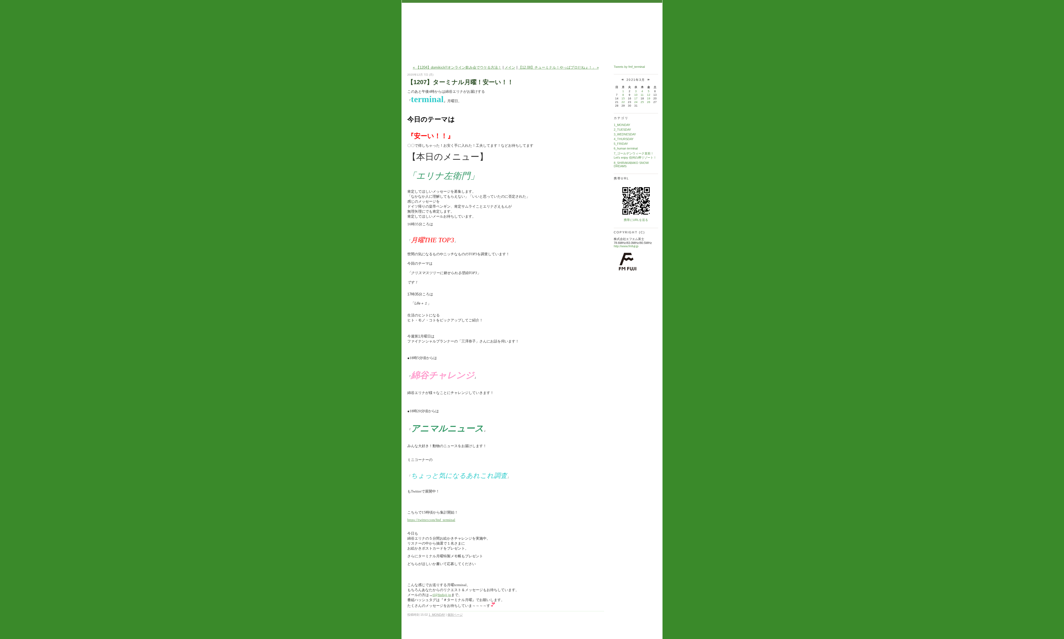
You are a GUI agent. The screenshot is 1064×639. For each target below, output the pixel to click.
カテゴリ (621, 118)
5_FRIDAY (621, 143)
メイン (510, 67)
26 (648, 102)
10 (636, 94)
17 (636, 98)
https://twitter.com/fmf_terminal (431, 520)
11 (642, 94)
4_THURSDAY (623, 139)
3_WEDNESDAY (625, 134)
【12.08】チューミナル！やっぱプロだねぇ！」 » (558, 67)
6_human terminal (626, 148)
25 (642, 102)
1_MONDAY (437, 614)
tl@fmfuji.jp (442, 595)
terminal (532, 20)
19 (648, 98)
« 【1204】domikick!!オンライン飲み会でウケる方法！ (457, 67)
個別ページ (455, 614)
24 (636, 102)
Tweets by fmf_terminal (629, 66)
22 (623, 102)
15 (623, 98)
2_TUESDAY (622, 129)
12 (648, 94)
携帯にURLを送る (636, 219)
